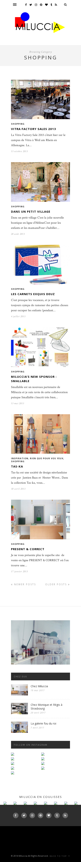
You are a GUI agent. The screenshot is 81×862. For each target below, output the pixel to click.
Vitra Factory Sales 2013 (33, 129)
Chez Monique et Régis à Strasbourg (46, 706)
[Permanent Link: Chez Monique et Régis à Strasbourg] (19, 713)
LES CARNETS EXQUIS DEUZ (33, 294)
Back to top (58, 856)
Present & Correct (27, 549)
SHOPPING (18, 123)
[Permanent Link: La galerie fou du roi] (19, 732)
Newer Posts (24, 584)
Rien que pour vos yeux (46, 458)
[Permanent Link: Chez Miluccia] (19, 695)
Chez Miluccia (39, 686)
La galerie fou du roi (43, 723)
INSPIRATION (19, 458)
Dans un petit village (30, 211)
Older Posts (56, 584)
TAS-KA (17, 466)
